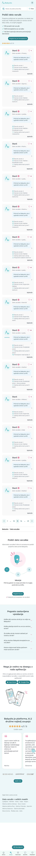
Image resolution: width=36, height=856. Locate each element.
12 (14, 521)
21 (28, 521)
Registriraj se (18, 594)
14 (21, 521)
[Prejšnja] (4, 521)
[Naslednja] (32, 521)
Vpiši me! (18, 781)
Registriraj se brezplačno (18, 38)
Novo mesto (22, 804)
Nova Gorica (6, 811)
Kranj (17, 801)
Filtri (32, 9)
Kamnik (29, 806)
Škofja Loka (14, 811)
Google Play (24, 682)
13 (17, 521)
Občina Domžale (19, 808)
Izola (20, 811)
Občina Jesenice (7, 808)
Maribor (11, 801)
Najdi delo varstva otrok (9, 795)
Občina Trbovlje (21, 806)
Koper (26, 801)
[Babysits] (7, 3)
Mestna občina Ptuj (8, 806)
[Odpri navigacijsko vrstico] (32, 2)
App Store (12, 682)
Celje (21, 801)
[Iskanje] (3, 8)
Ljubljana (5, 801)
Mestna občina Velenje (9, 804)
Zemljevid (19, 847)
